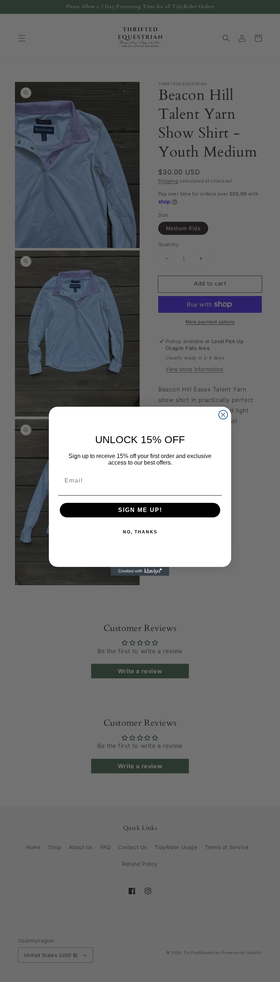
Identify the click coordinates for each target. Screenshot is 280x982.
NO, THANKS (140, 532)
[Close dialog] (223, 414)
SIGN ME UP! (140, 510)
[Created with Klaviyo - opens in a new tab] (140, 571)
